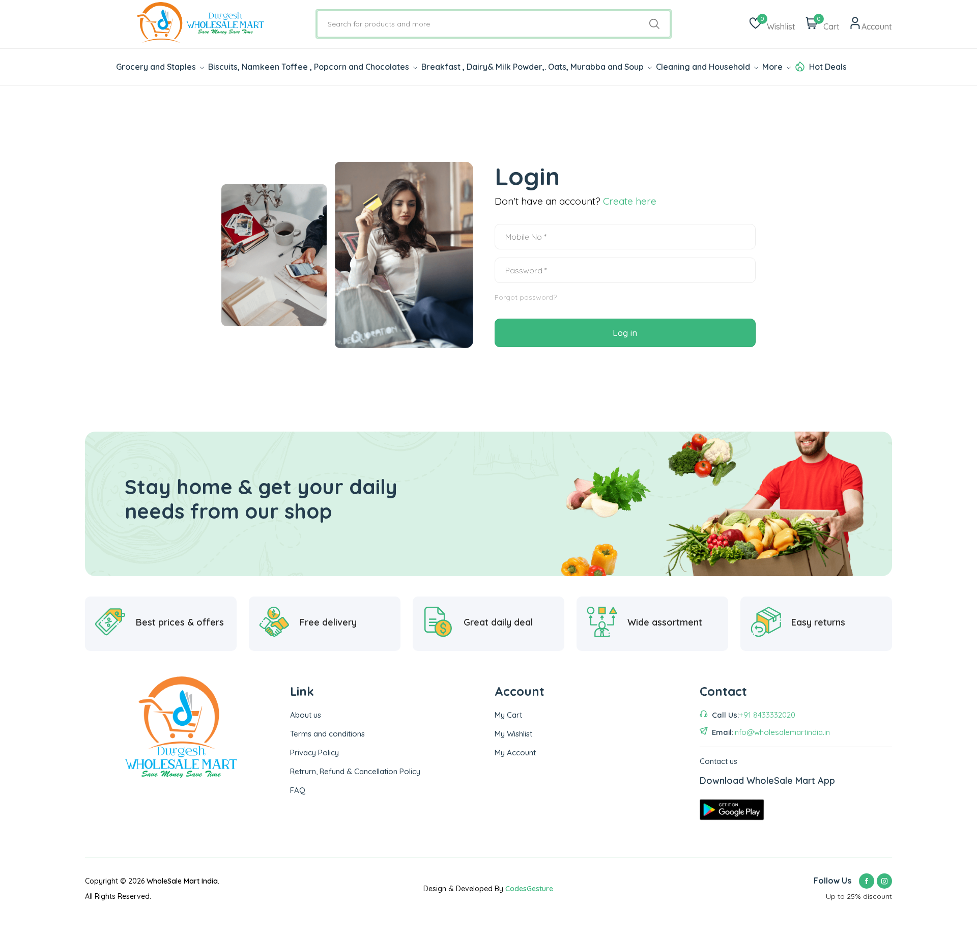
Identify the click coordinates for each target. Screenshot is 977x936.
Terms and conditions (327, 734)
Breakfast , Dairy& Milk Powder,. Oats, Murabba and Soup (533, 67)
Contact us (718, 761)
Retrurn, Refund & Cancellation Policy (355, 771)
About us (305, 715)
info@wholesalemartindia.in (781, 732)
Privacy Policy (314, 752)
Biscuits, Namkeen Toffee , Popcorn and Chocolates (309, 67)
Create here (629, 201)
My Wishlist (513, 734)
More (773, 67)
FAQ (297, 790)
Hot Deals (828, 67)
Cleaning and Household (704, 67)
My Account (515, 752)
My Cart (508, 715)
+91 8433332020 (767, 715)
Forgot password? (526, 297)
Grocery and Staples (157, 67)
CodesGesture (529, 888)
